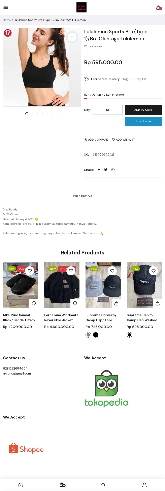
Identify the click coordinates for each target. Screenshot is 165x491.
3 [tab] (37, 114)
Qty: (87, 110)
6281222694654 (15, 368)
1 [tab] (27, 114)
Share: (89, 170)
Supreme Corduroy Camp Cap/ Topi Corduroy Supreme (101, 318)
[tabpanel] (42, 67)
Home (7, 20)
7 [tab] (57, 114)
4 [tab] (42, 114)
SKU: (87, 155)
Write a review (93, 46)
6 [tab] (52, 114)
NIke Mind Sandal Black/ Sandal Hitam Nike (19, 318)
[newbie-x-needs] (81, 7)
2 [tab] (32, 114)
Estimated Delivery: (105, 79)
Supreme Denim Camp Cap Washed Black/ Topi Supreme (143, 318)
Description (82, 196)
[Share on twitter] (105, 169)
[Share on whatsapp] (113, 169)
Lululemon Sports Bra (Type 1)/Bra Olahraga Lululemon (115, 35)
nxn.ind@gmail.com (17, 373)
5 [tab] (47, 114)
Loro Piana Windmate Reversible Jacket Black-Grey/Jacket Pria (61, 318)
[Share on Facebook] (98, 169)
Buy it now (143, 121)
